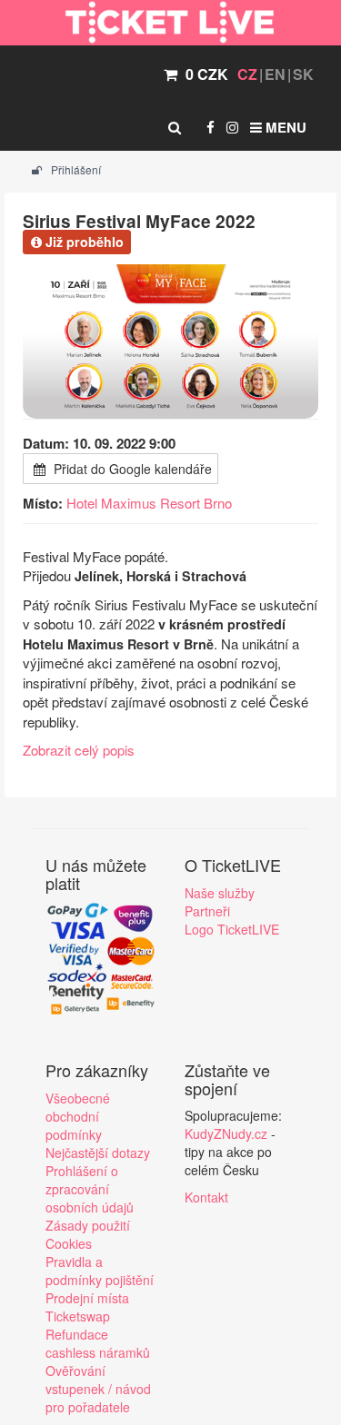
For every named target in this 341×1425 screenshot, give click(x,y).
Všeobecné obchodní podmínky (77, 1116)
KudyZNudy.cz (226, 1133)
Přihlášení (74, 169)
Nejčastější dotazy (97, 1152)
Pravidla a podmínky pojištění (99, 1270)
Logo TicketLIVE (232, 929)
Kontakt (206, 1197)
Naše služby (220, 893)
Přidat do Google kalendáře (131, 469)
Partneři (207, 911)
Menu (284, 127)
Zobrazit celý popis (79, 749)
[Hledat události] (174, 127)
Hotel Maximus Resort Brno (149, 502)
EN (275, 74)
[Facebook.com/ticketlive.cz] (210, 127)
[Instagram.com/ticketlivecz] (232, 127)
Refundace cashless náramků (97, 1343)
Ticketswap (77, 1316)
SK (303, 74)
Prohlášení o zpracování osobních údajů (89, 1189)
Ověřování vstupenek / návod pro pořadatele (98, 1388)
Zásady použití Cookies (87, 1234)
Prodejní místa (87, 1298)
